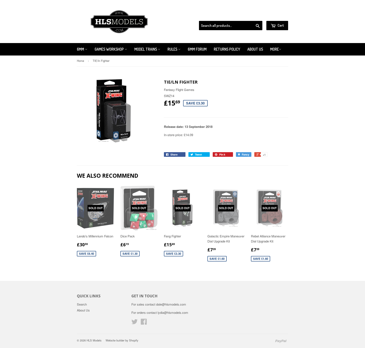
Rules (173, 49)
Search (82, 304)
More (274, 49)
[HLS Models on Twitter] (134, 323)
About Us (255, 49)
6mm (81, 49)
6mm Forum (197, 49)
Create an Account (276, 16)
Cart (280, 25)
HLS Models (94, 340)
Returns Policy (227, 49)
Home (80, 61)
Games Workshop (110, 49)
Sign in (253, 16)
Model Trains (146, 49)
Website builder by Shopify (122, 340)
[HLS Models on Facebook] (144, 323)
